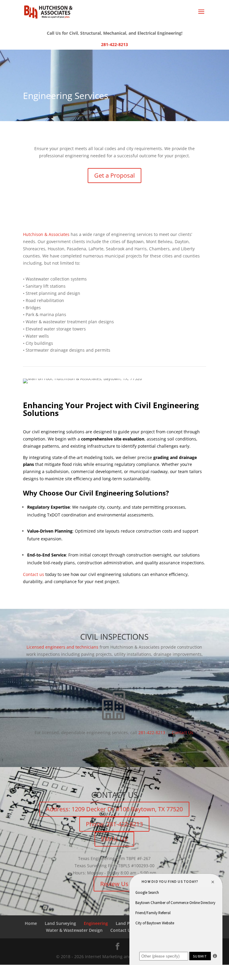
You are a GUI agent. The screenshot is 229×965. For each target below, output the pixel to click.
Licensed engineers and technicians (62, 647)
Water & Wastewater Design (74, 930)
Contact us (33, 574)
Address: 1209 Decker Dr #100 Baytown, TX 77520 (114, 809)
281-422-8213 (114, 44)
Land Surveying (60, 923)
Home (31, 923)
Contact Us (182, 732)
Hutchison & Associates (46, 234)
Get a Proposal (114, 175)
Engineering (96, 923)
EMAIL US (114, 839)
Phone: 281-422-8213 (114, 824)
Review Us (114, 884)
